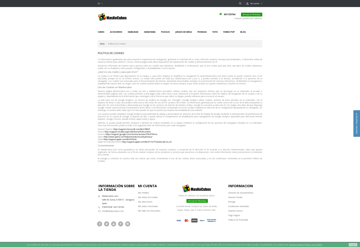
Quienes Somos (235, 210)
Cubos (101, 32)
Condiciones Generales (238, 206)
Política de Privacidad (238, 219)
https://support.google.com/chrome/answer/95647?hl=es (131, 134)
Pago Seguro (234, 215)
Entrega (231, 201)
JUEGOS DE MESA (183, 32)
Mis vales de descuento (149, 210)
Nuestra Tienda (235, 197)
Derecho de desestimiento (240, 192)
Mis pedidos (143, 192)
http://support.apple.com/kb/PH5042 (120, 139)
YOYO (215, 32)
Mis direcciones (145, 201)
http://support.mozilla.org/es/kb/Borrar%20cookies (128, 131)
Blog (243, 32)
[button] (356, 123)
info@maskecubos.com (113, 211)
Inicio (102, 43)
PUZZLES (165, 32)
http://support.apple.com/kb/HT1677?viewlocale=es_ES (147, 141)
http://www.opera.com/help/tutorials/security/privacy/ (128, 136)
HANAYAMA (150, 32)
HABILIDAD (133, 32)
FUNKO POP (229, 32)
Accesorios (116, 32)
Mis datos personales (148, 206)
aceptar (353, 245)
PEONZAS (202, 32)
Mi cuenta (147, 186)
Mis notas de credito (148, 197)
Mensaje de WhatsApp (252, 14)
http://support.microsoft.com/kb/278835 (131, 129)
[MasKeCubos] (112, 16)
